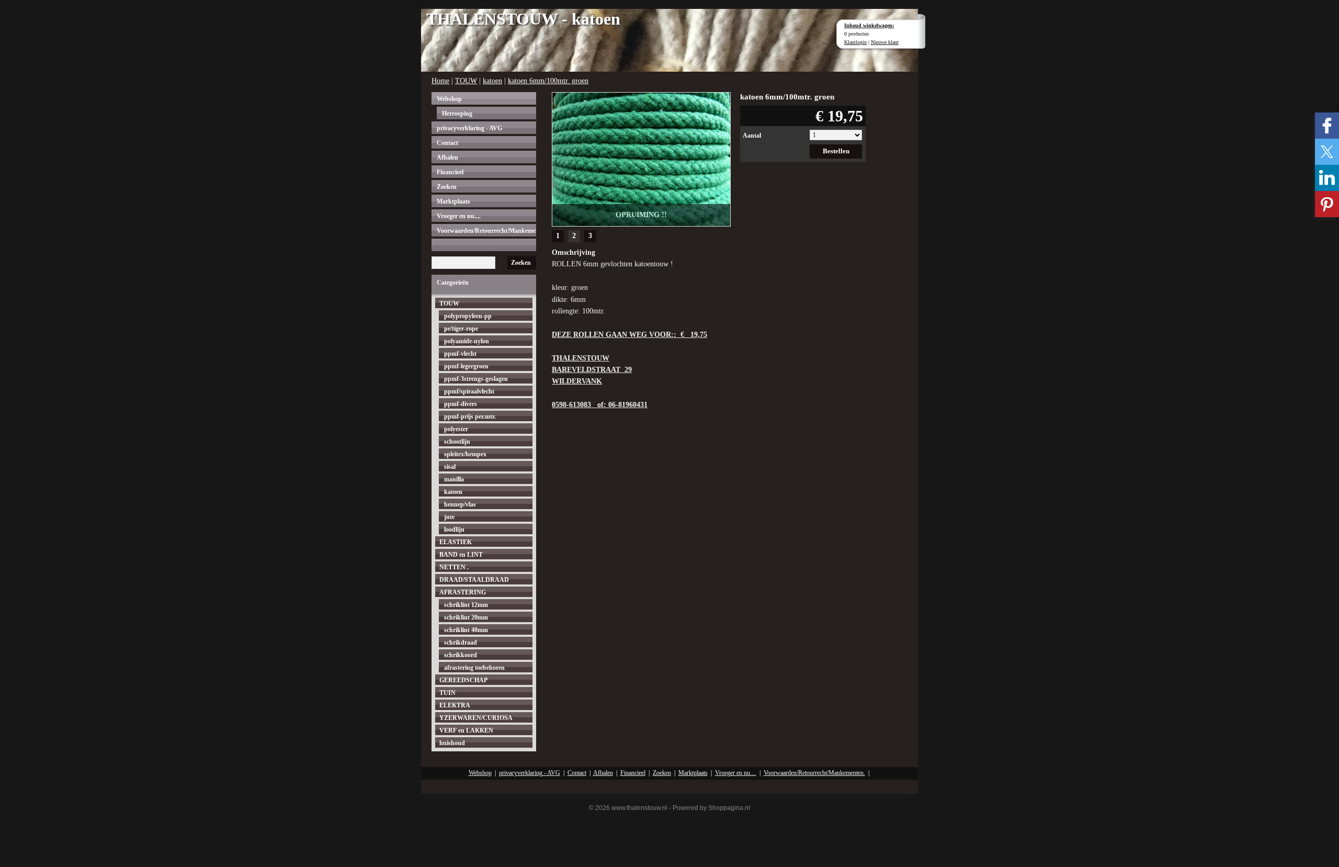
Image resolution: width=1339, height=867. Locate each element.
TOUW (466, 81)
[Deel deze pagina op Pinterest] (1327, 204)
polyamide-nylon (466, 341)
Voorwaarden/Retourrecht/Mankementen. (486, 230)
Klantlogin (855, 42)
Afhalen (447, 157)
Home (440, 81)
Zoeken (447, 186)
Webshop (449, 99)
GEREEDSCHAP (463, 680)
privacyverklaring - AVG (469, 128)
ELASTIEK (455, 542)
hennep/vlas (460, 504)
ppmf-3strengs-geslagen (476, 378)
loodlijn (454, 529)
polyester (456, 429)
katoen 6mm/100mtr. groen (548, 81)
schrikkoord (460, 655)
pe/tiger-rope (461, 328)
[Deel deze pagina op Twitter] (1327, 152)
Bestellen (836, 151)
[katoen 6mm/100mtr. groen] (641, 158)
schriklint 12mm (466, 605)
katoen (492, 81)
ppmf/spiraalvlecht (469, 391)
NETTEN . (454, 567)
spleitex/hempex (465, 454)
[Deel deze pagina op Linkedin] (1327, 178)
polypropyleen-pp (468, 316)
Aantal (752, 135)
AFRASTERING (462, 592)
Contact (447, 143)
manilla (454, 479)
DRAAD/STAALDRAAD (474, 579)
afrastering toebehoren (474, 667)
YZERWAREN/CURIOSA (476, 718)
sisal (450, 466)
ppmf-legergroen (466, 366)
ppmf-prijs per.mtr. (470, 416)
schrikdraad (460, 642)
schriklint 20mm (466, 617)
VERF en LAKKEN (466, 730)
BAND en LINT (461, 554)
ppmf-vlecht (460, 353)
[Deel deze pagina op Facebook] (1327, 125)
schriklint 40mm (466, 630)
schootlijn (457, 441)
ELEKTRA (454, 705)
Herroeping (457, 113)
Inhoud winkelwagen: (869, 25)
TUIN (447, 692)
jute (449, 517)
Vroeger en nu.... (459, 216)
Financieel (450, 172)
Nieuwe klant (885, 42)
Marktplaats (453, 201)
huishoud (452, 743)
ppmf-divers (460, 404)
